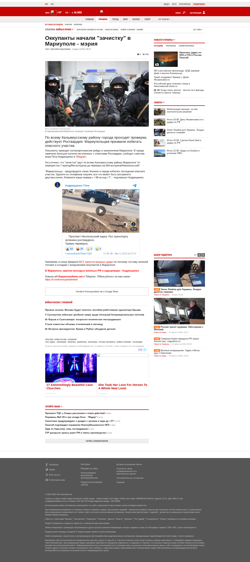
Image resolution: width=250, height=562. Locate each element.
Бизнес (136, 19)
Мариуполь (82, 342)
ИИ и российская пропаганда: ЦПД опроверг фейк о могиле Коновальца (177, 72)
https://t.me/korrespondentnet (61, 279)
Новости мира (160, 332)
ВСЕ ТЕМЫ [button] (197, 29)
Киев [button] (47, 12)
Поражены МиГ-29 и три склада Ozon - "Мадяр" (74, 417)
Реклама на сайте (89, 468)
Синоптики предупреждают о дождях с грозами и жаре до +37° (82, 421)
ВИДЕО (166, 4)
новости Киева (111, 29)
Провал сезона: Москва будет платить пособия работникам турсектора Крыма (93, 309)
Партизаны (92, 342)
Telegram (81, 156)
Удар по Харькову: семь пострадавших (69, 429)
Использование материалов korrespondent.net (89, 475)
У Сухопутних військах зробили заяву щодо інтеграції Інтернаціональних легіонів (94, 314)
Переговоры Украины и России (90, 29)
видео (52, 342)
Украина (102, 19)
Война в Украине (124, 342)
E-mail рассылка (57, 480)
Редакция (120, 482)
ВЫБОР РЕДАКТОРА (163, 254)
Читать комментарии (97, 441)
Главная (89, 19)
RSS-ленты (54, 475)
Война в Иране (99, 29)
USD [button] (67, 12)
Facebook (53, 464)
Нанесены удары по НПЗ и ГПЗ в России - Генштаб (191, 55)
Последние (158, 45)
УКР (52, 4)
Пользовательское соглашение (130, 478)
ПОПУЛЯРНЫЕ (184, 4)
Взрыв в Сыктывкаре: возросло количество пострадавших (84, 319)
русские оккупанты (107, 342)
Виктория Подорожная (60, 49)
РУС (46, 4)
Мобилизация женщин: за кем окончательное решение (182, 110)
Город (115, 19)
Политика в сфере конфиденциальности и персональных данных (126, 471)
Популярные (171, 45)
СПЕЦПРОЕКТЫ (199, 4)
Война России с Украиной (65, 339)
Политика (78, 24)
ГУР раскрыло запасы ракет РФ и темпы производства (78, 432)
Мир (125, 19)
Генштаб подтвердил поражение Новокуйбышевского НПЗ (80, 425)
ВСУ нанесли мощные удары (96, 261)
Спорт (148, 19)
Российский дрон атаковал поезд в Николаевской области (172, 84)
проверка (72, 342)
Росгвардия (137, 342)
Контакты (85, 464)
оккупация (61, 342)
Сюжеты (158, 102)
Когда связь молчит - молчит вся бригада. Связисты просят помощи (179, 91)
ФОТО (174, 4)
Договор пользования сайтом (129, 464)
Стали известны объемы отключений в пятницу (74, 324)
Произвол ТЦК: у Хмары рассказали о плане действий (78, 413)
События (68, 24)
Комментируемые (186, 45)
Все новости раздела (54, 24)
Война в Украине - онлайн (132, 29)
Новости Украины (163, 39)
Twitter (52, 470)
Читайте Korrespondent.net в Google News (97, 291)
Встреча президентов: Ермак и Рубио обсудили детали (81, 329)
